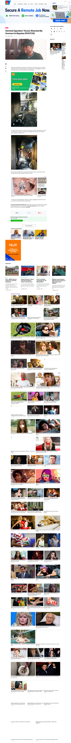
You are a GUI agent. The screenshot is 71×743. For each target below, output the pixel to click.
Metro (6, 277)
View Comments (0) (28, 225)
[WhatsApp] (62, 32)
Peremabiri (38, 68)
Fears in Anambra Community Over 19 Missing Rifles (41, 280)
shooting (30, 131)
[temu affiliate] (28, 81)
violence (35, 199)
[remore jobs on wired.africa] (35, 14)
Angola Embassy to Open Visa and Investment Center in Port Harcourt (27, 280)
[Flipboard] (54, 32)
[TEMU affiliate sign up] (13, 250)
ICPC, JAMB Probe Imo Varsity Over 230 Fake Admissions (11, 280)
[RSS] (57, 32)
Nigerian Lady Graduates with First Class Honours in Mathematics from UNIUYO (58, 281)
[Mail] (64, 32)
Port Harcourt (25, 277)
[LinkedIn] (59, 32)
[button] (65, 1)
